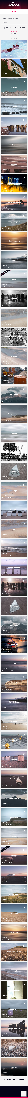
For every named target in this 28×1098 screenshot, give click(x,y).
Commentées (14, 35)
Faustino (4, 1072)
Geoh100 (4, 92)
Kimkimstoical (5, 380)
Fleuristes (4, 995)
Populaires (14, 33)
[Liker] (23, 43)
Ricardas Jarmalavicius (8, 342)
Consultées (14, 38)
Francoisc (4, 54)
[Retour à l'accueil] (14, 4)
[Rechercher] (24, 21)
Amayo (4, 188)
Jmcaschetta (5, 649)
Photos (14, 11)
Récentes (14, 31)
